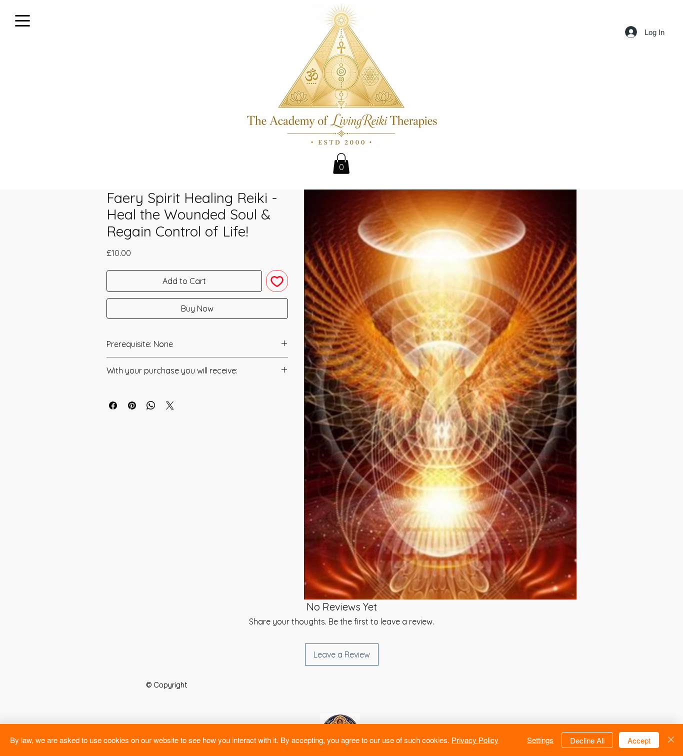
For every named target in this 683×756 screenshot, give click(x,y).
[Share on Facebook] (113, 406)
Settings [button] (540, 739)
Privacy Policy (475, 739)
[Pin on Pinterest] (132, 406)
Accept (639, 740)
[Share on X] (170, 406)
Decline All (587, 740)
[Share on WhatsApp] (151, 406)
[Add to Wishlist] (277, 281)
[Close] (671, 740)
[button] (341, 163)
